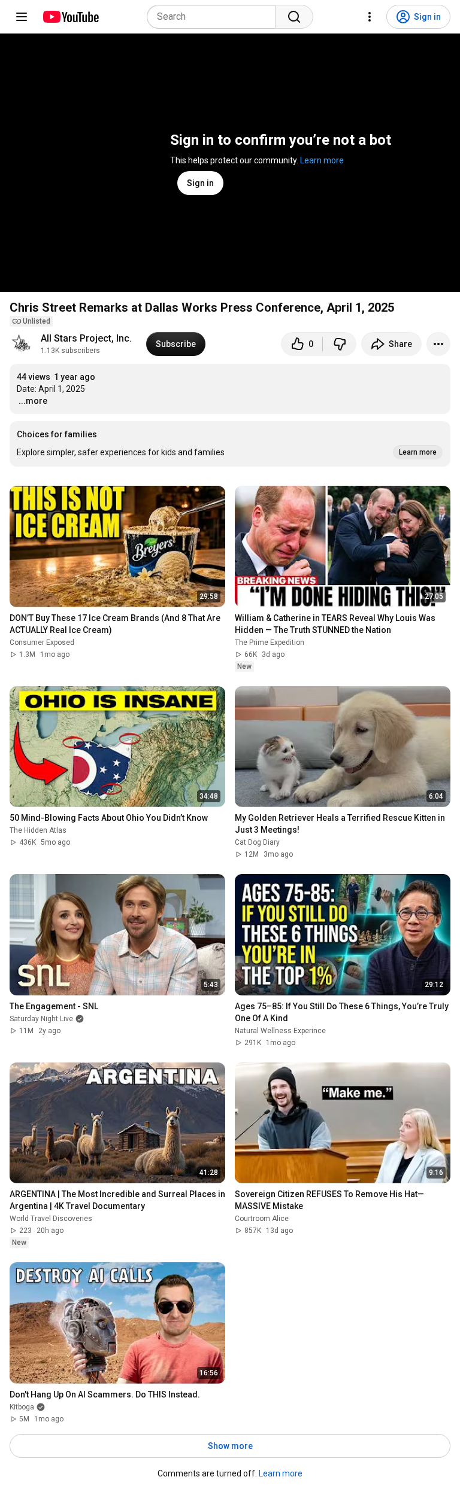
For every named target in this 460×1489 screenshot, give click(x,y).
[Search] (294, 17)
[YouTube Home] (70, 17)
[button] (230, 444)
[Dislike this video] (339, 344)
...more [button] (33, 401)
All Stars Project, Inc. (86, 338)
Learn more (322, 160)
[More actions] (438, 344)
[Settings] (369, 17)
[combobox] (215, 17)
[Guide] (21, 17)
